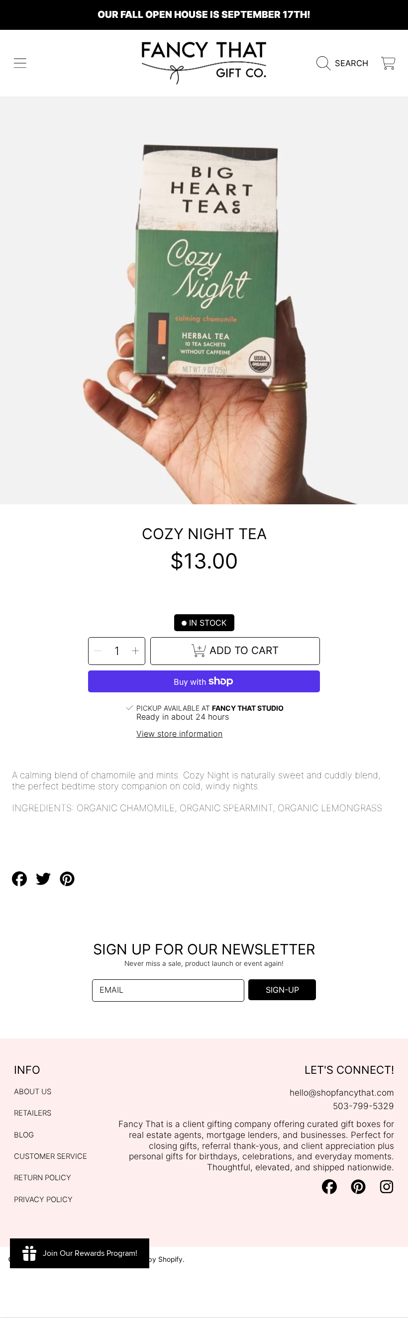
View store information (179, 734)
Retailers (32, 1113)
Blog (24, 1134)
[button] (20, 63)
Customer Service (50, 1156)
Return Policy (42, 1177)
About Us (32, 1091)
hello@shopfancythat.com (342, 1092)
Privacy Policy (43, 1199)
